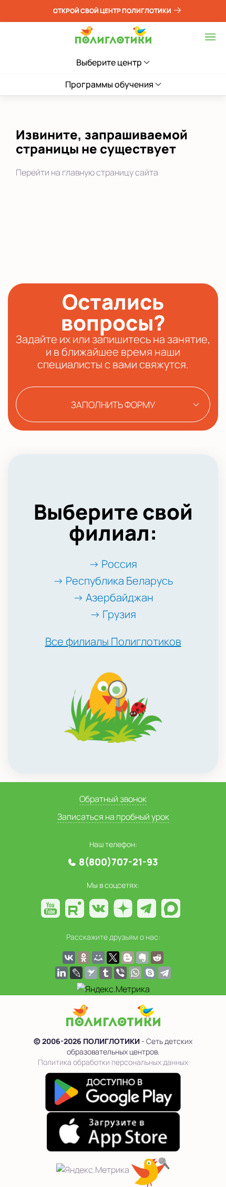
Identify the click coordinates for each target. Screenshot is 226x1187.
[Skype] (149, 972)
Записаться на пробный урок (113, 816)
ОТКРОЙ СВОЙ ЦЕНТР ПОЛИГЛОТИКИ (112, 10)
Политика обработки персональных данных (113, 1062)
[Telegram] (164, 972)
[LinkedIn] (61, 972)
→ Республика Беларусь (113, 581)
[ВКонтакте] (69, 957)
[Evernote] (142, 957)
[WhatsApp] (135, 972)
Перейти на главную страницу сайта (87, 172)
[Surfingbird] (91, 972)
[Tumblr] (105, 972)
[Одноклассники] (83, 957)
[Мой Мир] (98, 957)
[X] (113, 957)
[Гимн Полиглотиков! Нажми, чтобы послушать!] (150, 1172)
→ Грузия (113, 614)
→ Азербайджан (113, 597)
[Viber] (120, 972)
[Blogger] (127, 957)
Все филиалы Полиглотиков (113, 641)
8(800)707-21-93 (118, 861)
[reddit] (157, 957)
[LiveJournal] (76, 972)
